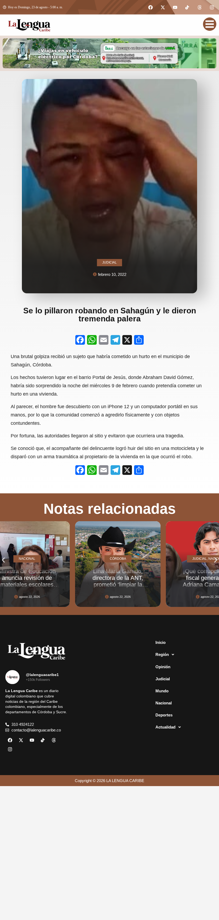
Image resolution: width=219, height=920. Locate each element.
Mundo (162, 691)
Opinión (162, 666)
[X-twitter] (162, 7)
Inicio (160, 642)
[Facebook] (150, 7)
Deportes (164, 715)
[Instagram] (211, 7)
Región (162, 654)
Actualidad (165, 727)
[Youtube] (174, 7)
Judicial (162, 679)
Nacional (163, 703)
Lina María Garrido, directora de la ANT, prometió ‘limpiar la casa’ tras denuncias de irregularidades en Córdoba (67, 588)
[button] (3, 560)
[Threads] (199, 7)
